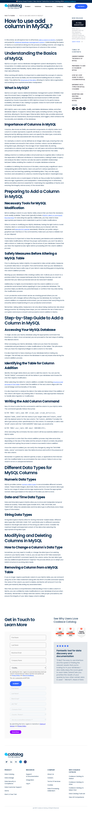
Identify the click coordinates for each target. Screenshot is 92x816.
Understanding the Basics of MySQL (78, 58)
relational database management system (29, 42)
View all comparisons (76, 797)
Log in (28, 784)
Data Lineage (9, 778)
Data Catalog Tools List (77, 794)
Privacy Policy (16, 675)
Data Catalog (9, 774)
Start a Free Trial (11, 794)
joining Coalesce (70, 1)
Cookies (50, 785)
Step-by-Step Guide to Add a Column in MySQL (78, 77)
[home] (13, 6)
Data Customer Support (13, 787)
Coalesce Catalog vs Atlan (76, 783)
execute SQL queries (22, 229)
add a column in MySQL (47, 40)
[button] (27, 6)
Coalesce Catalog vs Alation (76, 777)
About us (50, 774)
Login (69, 6)
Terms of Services (53, 781)
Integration (30, 780)
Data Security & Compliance (10, 782)
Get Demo (81, 6)
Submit (16, 684)
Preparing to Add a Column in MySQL (78, 68)
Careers (50, 778)
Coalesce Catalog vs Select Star (76, 789)
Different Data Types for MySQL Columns (78, 87)
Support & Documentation (32, 775)
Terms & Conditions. (28, 675)
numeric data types (29, 484)
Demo (7, 791)
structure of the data (28, 80)
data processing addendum (53, 790)
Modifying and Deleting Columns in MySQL (77, 97)
